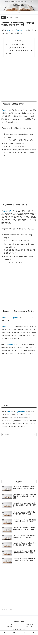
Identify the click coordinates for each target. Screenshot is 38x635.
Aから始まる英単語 (13, 17)
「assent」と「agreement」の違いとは (19, 51)
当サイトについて (28, 624)
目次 (16, 41)
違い (4, 17)
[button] (35, 434)
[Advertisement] (19, 78)
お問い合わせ (10, 627)
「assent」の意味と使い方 (15, 45)
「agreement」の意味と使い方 (16, 48)
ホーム (10, 624)
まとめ (9, 54)
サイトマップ (28, 627)
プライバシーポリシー (19, 629)
